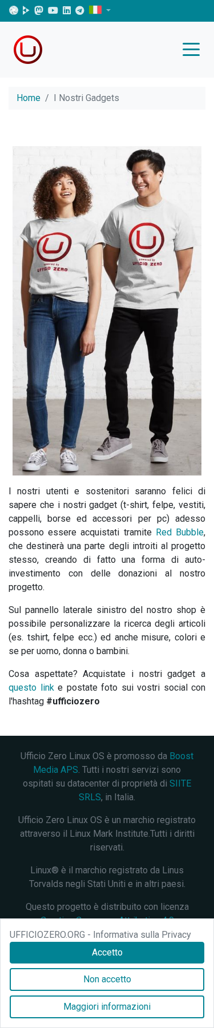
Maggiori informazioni (107, 1006)
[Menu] (194, 50)
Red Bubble (180, 532)
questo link (31, 687)
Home (29, 97)
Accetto (107, 952)
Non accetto (107, 979)
